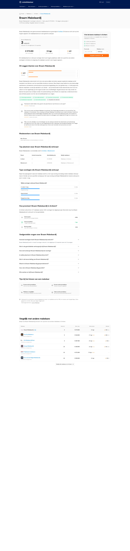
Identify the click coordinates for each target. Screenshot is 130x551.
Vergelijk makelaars (95, 55)
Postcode (86, 49)
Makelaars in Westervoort (67, 163)
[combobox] (103, 51)
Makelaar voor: (100, 49)
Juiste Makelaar (35, 302)
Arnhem (60, 31)
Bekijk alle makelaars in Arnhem (64, 364)
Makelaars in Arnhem (66, 159)
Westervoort (51, 151)
